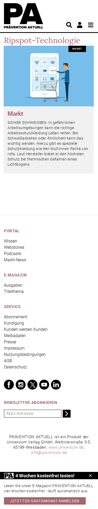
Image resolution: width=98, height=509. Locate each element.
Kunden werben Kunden (26, 329)
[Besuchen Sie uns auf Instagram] (21, 385)
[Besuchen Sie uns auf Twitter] (32, 385)
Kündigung (14, 323)
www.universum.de (66, 447)
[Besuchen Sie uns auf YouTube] (44, 385)
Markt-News (15, 259)
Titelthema (14, 291)
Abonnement (15, 316)
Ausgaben (13, 285)
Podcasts (12, 253)
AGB (8, 360)
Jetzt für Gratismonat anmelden (44, 501)
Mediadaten (15, 335)
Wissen (10, 241)
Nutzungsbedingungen (25, 354)
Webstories (14, 247)
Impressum (14, 348)
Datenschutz (15, 367)
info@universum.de (49, 452)
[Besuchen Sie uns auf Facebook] (9, 385)
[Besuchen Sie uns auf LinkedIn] (56, 385)
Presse (10, 341)
